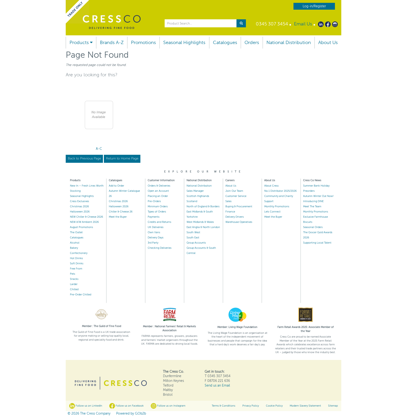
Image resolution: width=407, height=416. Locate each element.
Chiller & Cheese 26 (121, 211)
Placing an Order (158, 196)
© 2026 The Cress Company (89, 413)
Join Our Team (234, 190)
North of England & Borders (203, 206)
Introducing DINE (313, 201)
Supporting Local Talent (317, 242)
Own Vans (154, 232)
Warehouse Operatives (238, 222)
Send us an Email (217, 385)
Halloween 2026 (80, 211)
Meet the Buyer (118, 216)
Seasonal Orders (313, 227)
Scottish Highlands (198, 196)
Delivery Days (155, 237)
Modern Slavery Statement (305, 405)
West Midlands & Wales (200, 222)
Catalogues (225, 42)
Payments (153, 216)
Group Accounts (196, 242)
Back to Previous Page (84, 158)
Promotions (143, 42)
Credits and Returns (159, 222)
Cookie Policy (274, 405)
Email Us (303, 23)
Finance (230, 211)
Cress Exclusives (79, 201)
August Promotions (81, 227)
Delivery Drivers (234, 216)
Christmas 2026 (79, 206)
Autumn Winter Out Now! (318, 196)
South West (193, 232)
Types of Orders (157, 211)
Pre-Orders (154, 201)
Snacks (74, 279)
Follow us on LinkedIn (88, 405)
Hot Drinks (76, 258)
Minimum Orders (158, 206)
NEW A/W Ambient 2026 (84, 222)
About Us (328, 42)
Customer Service (235, 196)
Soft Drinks (76, 263)
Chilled (74, 289)
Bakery (74, 247)
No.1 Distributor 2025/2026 (280, 190)
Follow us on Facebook (129, 405)
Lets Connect (272, 211)
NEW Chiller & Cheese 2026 (86, 216)
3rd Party (153, 242)
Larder (73, 284)
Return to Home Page (122, 158)
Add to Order (116, 185)
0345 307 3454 (272, 23)
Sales (228, 201)
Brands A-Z (112, 42)
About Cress (271, 185)
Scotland (192, 201)
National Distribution (288, 42)
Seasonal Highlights (184, 42)
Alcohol (74, 242)
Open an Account (158, 190)
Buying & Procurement (238, 206)
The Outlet (76, 232)
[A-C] (99, 115)
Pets (72, 273)
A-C (99, 149)
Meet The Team (312, 206)
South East (193, 237)
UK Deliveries (155, 227)
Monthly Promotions (276, 206)
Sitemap (333, 405)
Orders (251, 42)
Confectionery (78, 253)
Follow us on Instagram (170, 405)
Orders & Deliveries (159, 185)
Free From (76, 268)
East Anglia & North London (203, 227)
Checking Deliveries (159, 247)
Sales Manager (195, 190)
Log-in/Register (314, 6)
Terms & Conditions (223, 405)
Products (79, 42)
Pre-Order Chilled (80, 294)
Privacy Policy (250, 405)
